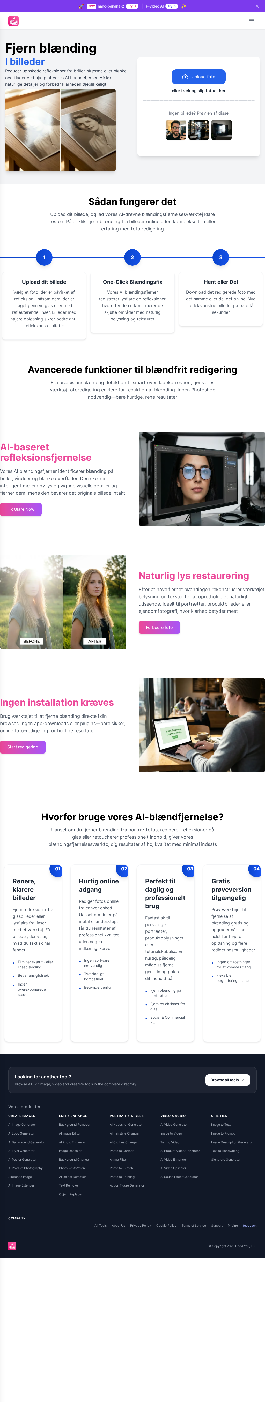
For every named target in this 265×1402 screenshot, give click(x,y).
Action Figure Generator (127, 1185)
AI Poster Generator (22, 1159)
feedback (250, 1225)
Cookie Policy (166, 1225)
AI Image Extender (21, 1185)
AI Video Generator (174, 1125)
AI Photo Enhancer (72, 1142)
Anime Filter (118, 1159)
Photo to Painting (122, 1177)
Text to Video (169, 1142)
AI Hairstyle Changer (124, 1133)
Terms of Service (194, 1225)
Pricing (233, 1225)
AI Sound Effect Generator (179, 1177)
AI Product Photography (25, 1168)
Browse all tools (225, 1080)
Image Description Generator (232, 1142)
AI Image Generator (22, 1125)
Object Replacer (70, 1194)
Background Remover (74, 1125)
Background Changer (74, 1159)
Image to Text (221, 1125)
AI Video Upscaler (173, 1168)
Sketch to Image (20, 1177)
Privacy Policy (140, 1225)
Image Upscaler (70, 1151)
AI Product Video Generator (180, 1151)
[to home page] (13, 21)
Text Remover (69, 1185)
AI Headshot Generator (126, 1125)
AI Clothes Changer (124, 1142)
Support (217, 1225)
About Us (118, 1225)
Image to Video (171, 1133)
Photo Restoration (72, 1168)
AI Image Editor (69, 1133)
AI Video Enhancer (173, 1159)
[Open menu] (251, 21)
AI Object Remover (72, 1177)
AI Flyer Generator (21, 1151)
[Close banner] (257, 6)
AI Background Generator (26, 1142)
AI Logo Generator (21, 1133)
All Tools (100, 1225)
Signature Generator (225, 1159)
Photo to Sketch (121, 1168)
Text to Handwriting (225, 1151)
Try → (132, 6)
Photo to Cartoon (122, 1151)
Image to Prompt (223, 1133)
